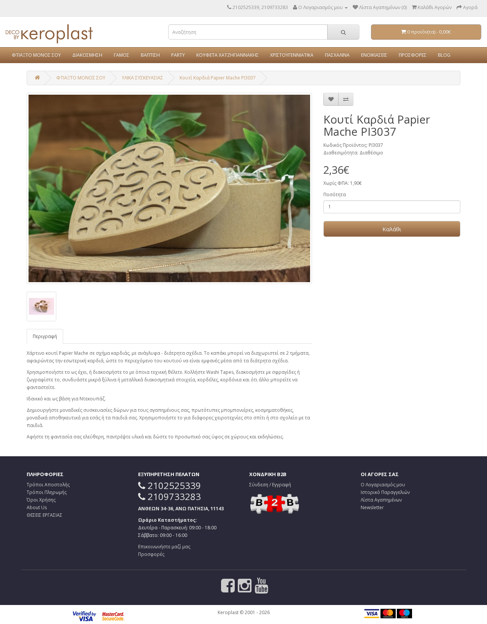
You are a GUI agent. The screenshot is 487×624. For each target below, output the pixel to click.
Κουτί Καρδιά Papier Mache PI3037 (218, 78)
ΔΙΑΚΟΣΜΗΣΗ (87, 55)
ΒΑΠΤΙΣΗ (150, 55)
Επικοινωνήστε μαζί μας (164, 546)
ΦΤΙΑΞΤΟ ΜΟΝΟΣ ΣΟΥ (36, 55)
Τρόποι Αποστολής (48, 484)
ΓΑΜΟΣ (121, 55)
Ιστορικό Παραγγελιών (385, 492)
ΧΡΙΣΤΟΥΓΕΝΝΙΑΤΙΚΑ (292, 55)
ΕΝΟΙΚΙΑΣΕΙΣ (374, 55)
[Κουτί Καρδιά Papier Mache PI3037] (169, 188)
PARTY (178, 55)
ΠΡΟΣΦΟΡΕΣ (413, 55)
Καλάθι (391, 229)
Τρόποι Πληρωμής (47, 492)
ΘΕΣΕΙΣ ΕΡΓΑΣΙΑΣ (44, 515)
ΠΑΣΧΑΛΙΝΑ (337, 55)
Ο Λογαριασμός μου (383, 484)
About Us (37, 507)
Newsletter (372, 507)
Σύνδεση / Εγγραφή (270, 484)
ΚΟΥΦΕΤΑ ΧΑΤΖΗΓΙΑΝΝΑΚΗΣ (227, 55)
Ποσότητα (334, 194)
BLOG (444, 55)
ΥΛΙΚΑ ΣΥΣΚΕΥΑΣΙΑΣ (142, 78)
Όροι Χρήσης (41, 500)
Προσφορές (151, 554)
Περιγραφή (45, 336)
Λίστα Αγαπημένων (381, 500)
